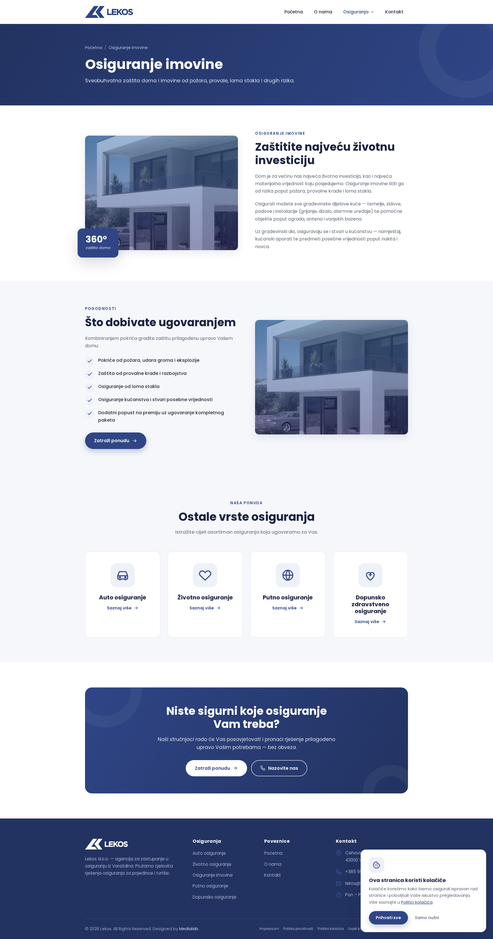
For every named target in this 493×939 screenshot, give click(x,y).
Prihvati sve (388, 917)
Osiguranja (356, 12)
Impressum (269, 928)
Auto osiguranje (209, 853)
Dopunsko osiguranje (215, 897)
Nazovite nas (283, 768)
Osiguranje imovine (213, 875)
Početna (293, 12)
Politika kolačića (331, 928)
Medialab (188, 929)
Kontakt (394, 12)
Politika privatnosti (298, 928)
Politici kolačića (417, 902)
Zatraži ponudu (111, 441)
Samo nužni (427, 917)
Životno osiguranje (212, 864)
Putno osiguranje (210, 886)
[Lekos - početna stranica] (109, 12)
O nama (323, 12)
